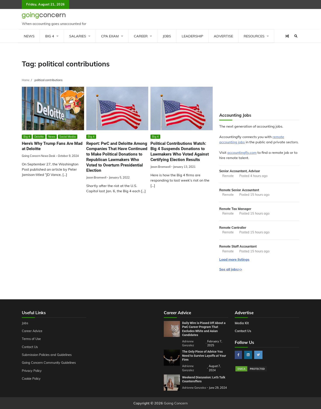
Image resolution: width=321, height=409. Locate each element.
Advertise (223, 36)
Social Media (67, 136)
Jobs (167, 36)
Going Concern (176, 403)
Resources (254, 36)
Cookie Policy (31, 379)
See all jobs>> (230, 269)
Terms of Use (31, 339)
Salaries (77, 36)
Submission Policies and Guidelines (47, 355)
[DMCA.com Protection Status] (251, 371)
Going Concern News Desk (38, 156)
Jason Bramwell (96, 177)
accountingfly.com (242, 152)
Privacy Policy (32, 371)
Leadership (192, 36)
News (29, 36)
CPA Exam (110, 36)
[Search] (296, 36)
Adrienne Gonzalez (194, 387)
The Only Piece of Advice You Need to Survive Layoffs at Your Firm (204, 355)
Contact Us (30, 347)
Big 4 (49, 36)
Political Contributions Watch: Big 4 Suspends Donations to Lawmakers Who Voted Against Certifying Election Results (179, 151)
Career (141, 36)
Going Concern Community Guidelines (49, 363)
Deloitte (39, 136)
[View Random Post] (287, 36)
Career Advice (32, 331)
